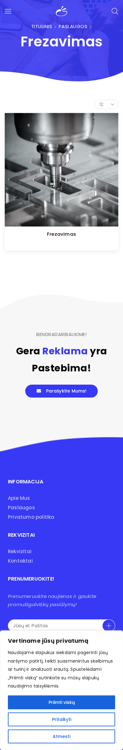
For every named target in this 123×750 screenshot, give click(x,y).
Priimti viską (62, 702)
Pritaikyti (61, 719)
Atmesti (61, 736)
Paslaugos (73, 26)
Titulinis (41, 26)
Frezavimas (61, 234)
